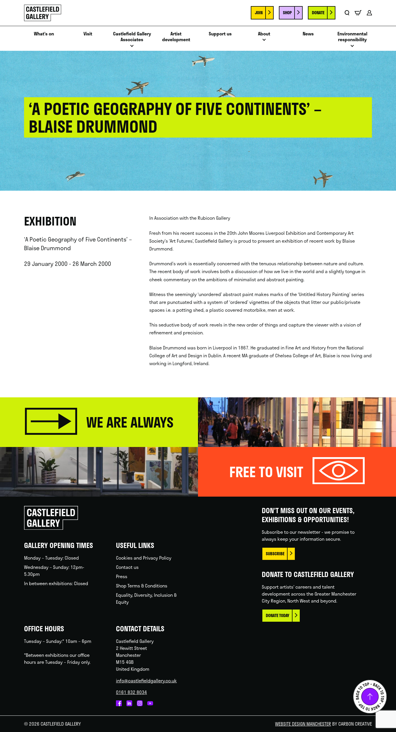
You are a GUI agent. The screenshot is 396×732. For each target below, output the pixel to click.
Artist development (176, 37)
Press (121, 576)
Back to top (370, 696)
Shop (287, 13)
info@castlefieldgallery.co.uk (146, 680)
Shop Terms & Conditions (141, 585)
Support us (220, 34)
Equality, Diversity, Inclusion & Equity (146, 598)
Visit (87, 34)
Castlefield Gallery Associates (132, 37)
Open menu (132, 47)
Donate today (277, 615)
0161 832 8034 (131, 692)
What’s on (44, 34)
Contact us (127, 567)
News (308, 34)
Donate (318, 13)
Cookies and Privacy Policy (143, 557)
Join (259, 13)
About (264, 34)
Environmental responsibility (352, 37)
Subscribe (275, 554)
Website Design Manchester (303, 723)
